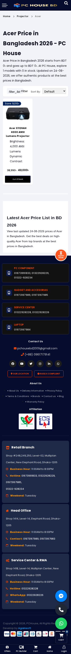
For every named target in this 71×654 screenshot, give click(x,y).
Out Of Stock (18, 179)
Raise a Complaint (49, 373)
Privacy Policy (54, 390)
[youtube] (21, 363)
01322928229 (46, 476)
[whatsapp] (58, 363)
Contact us (49, 396)
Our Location (20, 373)
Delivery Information (33, 390)
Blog (61, 396)
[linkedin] (49, 363)
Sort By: (36, 92)
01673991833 (29, 476)
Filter (16, 91)
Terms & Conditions (18, 396)
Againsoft (24, 628)
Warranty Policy (35, 401)
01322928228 (29, 588)
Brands (36, 396)
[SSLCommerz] (35, 634)
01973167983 (47, 539)
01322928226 (35, 595)
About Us (14, 390)
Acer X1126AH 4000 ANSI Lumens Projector (18, 132)
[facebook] (12, 363)
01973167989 (31, 539)
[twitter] (31, 363)
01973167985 (13, 482)
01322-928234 (15, 489)
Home (6, 16)
